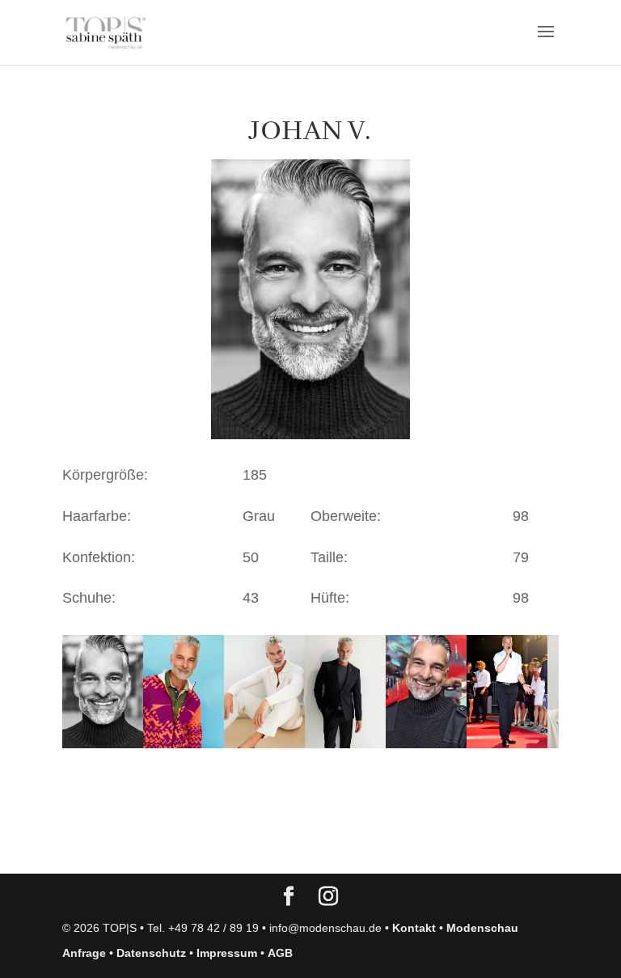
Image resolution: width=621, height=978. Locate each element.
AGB (280, 952)
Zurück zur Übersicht (155, 845)
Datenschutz (151, 952)
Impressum (226, 952)
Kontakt (414, 927)
